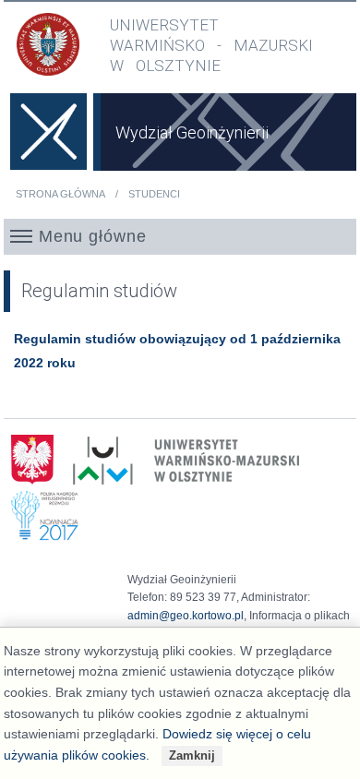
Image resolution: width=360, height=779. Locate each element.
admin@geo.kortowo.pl (185, 615)
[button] (180, 236)
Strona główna (60, 193)
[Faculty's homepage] (48, 141)
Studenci (154, 193)
